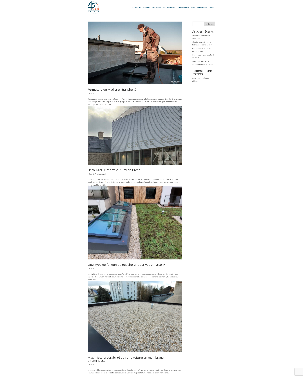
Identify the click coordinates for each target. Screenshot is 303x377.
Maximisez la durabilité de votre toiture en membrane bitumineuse (126, 359)
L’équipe (146, 7)
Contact (212, 7)
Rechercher (209, 24)
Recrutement (202, 7)
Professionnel (100, 174)
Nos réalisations (169, 7)
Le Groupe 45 (136, 7)
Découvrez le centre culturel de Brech (114, 170)
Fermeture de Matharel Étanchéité (112, 89)
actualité (91, 93)
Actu (193, 7)
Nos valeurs (156, 7)
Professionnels (183, 7)
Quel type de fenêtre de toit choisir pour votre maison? (126, 264)
